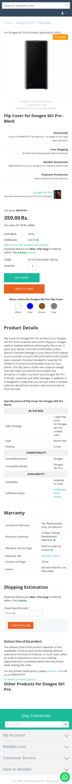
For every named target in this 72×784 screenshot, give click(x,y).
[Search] (67, 5)
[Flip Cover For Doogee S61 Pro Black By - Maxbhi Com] (36, 66)
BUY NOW (21, 278)
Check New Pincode (15, 608)
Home (8, 23)
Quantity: (9, 265)
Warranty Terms (51, 556)
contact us (53, 671)
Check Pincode (20, 625)
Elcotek (54, 781)
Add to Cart (24, 289)
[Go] (65, 724)
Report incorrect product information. (26, 245)
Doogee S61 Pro (25, 23)
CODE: (7, 259)
